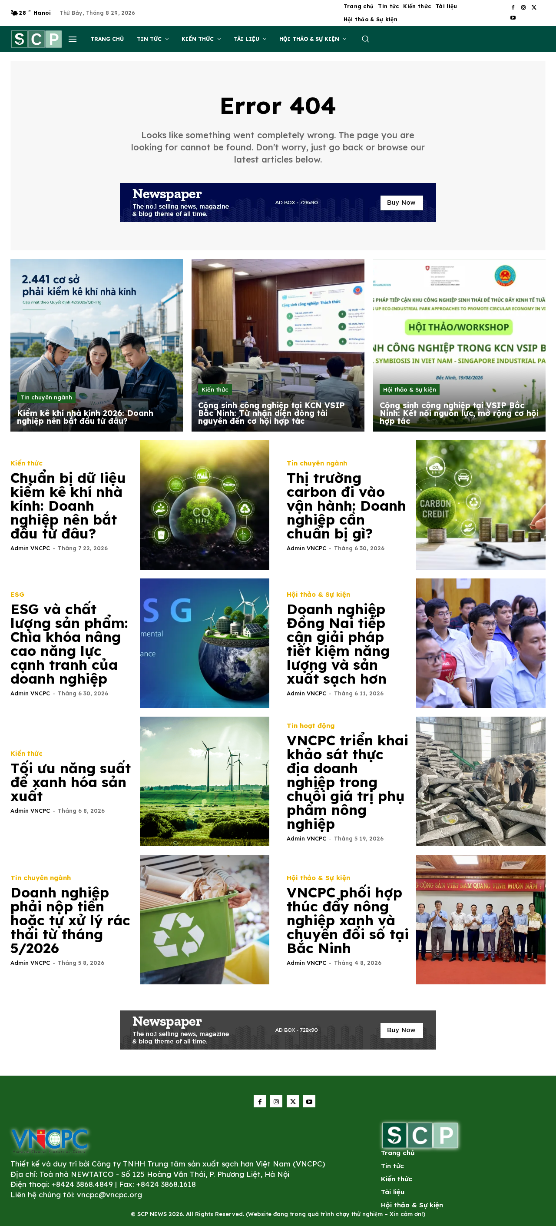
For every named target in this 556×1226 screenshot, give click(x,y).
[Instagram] (523, 8)
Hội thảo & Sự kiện (409, 389)
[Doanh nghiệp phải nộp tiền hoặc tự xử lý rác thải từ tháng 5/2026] (204, 919)
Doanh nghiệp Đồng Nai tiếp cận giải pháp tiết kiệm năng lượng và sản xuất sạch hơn (338, 643)
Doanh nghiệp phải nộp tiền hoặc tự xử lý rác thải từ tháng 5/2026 (70, 920)
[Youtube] (513, 18)
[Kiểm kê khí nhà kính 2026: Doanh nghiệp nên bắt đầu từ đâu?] (96, 345)
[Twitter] (534, 8)
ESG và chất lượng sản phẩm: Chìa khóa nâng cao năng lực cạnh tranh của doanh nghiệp (69, 643)
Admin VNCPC (30, 548)
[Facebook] (513, 8)
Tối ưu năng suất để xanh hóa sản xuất (70, 781)
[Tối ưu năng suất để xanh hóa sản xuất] (204, 781)
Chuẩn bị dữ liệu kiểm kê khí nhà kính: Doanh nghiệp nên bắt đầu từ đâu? (68, 505)
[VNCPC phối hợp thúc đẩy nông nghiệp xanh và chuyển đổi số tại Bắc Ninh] (481, 919)
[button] (365, 39)
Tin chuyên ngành (46, 397)
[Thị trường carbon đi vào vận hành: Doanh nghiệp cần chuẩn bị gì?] (481, 505)
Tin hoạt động (310, 725)
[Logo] (49, 1141)
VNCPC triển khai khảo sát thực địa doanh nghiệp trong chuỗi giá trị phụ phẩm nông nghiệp (347, 781)
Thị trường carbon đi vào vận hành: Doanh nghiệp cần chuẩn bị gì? (346, 505)
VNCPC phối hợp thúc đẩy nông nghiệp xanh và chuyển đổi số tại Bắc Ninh (348, 920)
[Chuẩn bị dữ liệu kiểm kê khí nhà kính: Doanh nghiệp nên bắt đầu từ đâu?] (204, 505)
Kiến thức (215, 389)
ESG (17, 594)
